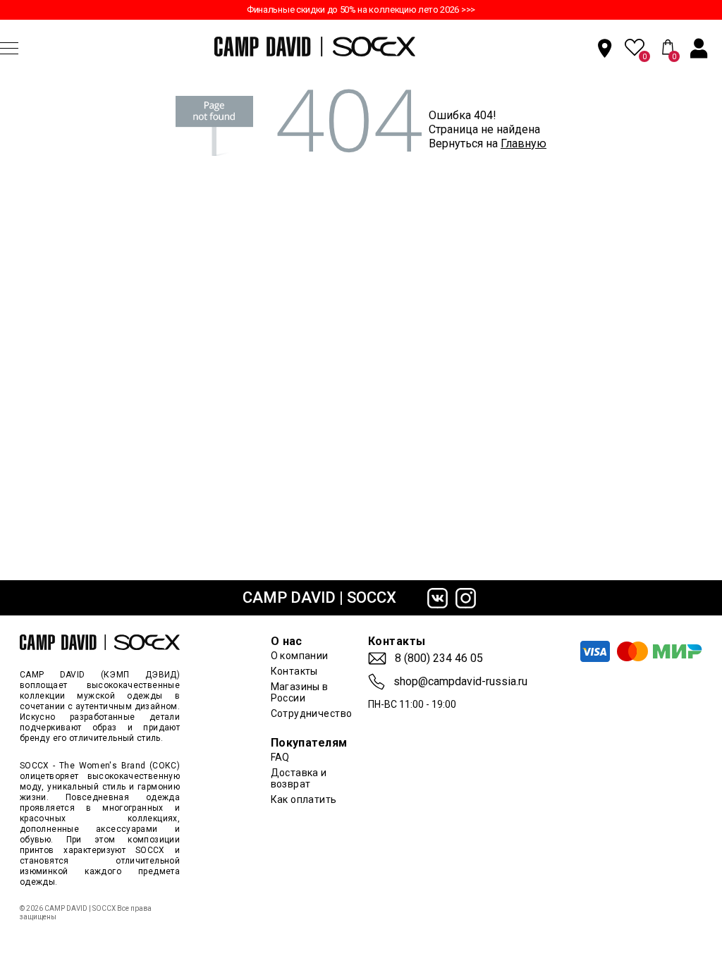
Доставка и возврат (299, 778)
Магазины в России (300, 692)
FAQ (280, 757)
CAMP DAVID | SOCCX (319, 597)
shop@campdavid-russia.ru (460, 681)
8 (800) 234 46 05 (439, 658)
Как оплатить (304, 799)
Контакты (294, 671)
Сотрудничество (312, 713)
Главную (523, 143)
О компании (300, 655)
